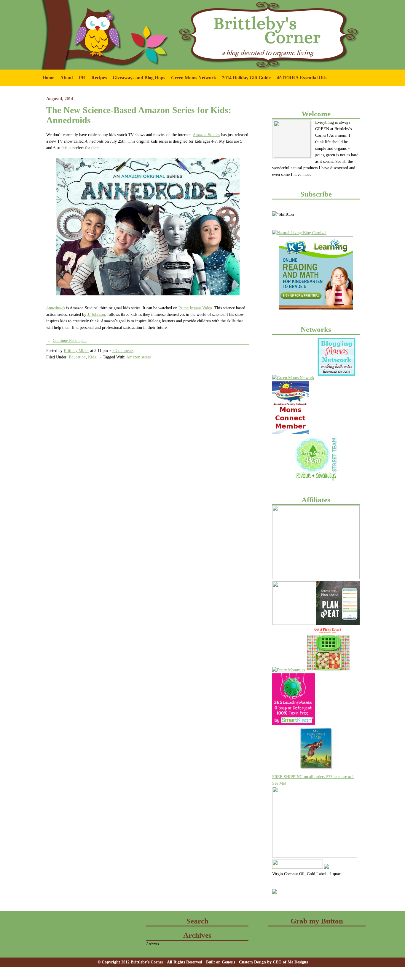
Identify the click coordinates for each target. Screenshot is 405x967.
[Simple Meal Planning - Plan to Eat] (338, 623)
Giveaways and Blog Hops (137, 80)
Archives (152, 944)
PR (80, 80)
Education (77, 357)
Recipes (99, 77)
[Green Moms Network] (293, 378)
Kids (92, 357)
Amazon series (138, 357)
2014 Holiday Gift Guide (246, 77)
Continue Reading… (70, 340)
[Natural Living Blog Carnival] (299, 233)
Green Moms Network (192, 80)
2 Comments (122, 350)
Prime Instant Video (195, 308)
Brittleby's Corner (83, 12)
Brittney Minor (76, 350)
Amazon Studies (206, 135)
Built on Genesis (220, 962)
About (65, 80)
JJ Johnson (96, 314)
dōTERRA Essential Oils (301, 77)
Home (48, 77)
